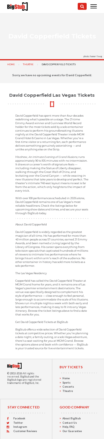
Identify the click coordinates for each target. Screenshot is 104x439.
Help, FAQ (68, 426)
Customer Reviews (25, 431)
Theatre (28, 64)
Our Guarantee (72, 431)
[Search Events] (82, 6)
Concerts (68, 386)
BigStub (24, 376)
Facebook (19, 418)
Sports (66, 382)
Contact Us (69, 422)
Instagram (20, 426)
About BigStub (71, 418)
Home (11, 64)
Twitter (18, 422)
